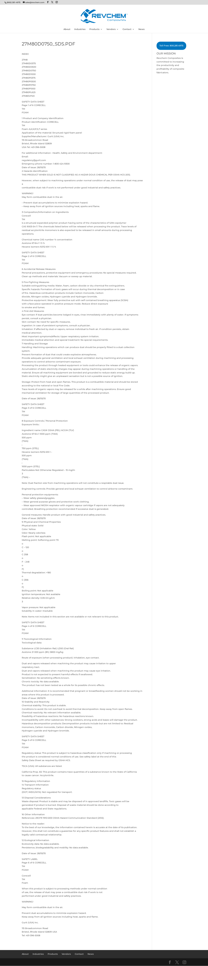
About (66, 29)
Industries (79, 29)
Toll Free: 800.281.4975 (171, 45)
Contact (127, 29)
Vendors (111, 29)
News (141, 29)
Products (94, 29)
